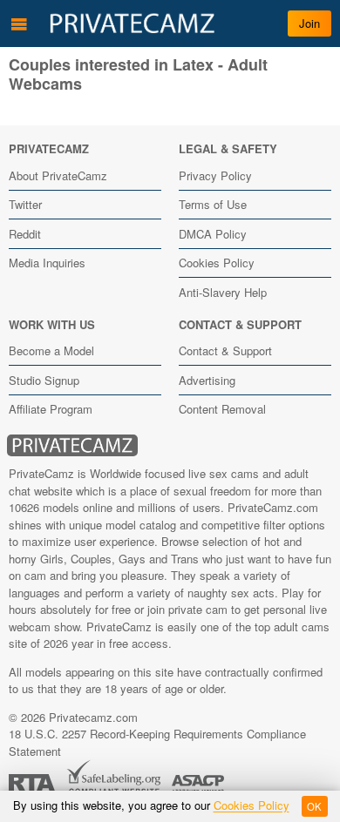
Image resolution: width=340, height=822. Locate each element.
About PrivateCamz (58, 175)
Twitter (25, 204)
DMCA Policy (213, 234)
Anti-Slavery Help (223, 292)
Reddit (25, 234)
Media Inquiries (47, 262)
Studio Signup (44, 380)
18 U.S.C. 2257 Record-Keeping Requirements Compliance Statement (157, 742)
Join (309, 23)
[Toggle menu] (19, 23)
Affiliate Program (50, 409)
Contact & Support (225, 350)
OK (314, 806)
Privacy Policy (215, 175)
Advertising (207, 380)
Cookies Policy (217, 262)
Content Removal (222, 409)
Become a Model (51, 350)
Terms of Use (213, 204)
